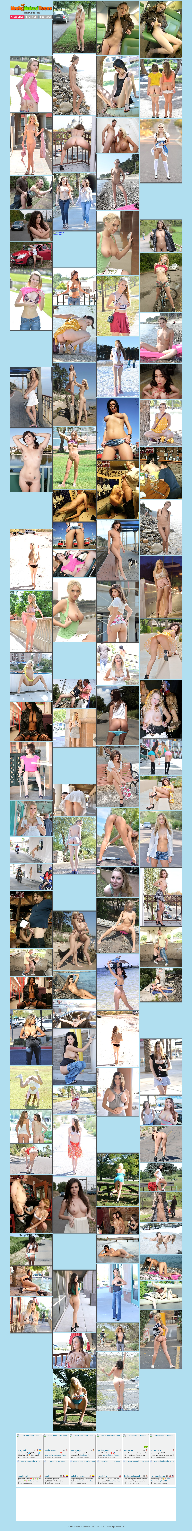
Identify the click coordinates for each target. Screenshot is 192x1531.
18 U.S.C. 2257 (98, 1527)
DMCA (110, 1527)
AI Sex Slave (17, 17)
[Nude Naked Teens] (31, 6)
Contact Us (119, 1527)
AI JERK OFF (31, 17)
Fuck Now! (45, 17)
